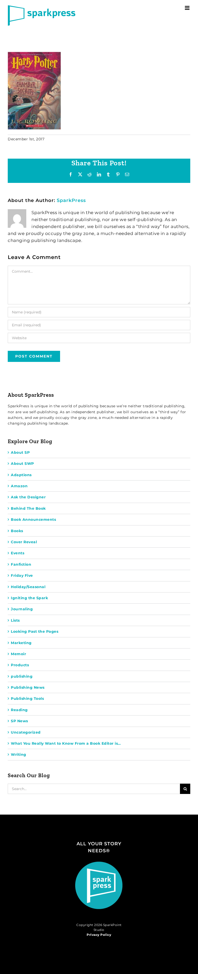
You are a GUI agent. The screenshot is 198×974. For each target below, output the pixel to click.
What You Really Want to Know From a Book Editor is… (66, 743)
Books (17, 531)
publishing (21, 676)
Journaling (22, 609)
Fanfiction (21, 564)
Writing (18, 754)
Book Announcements (33, 519)
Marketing (21, 642)
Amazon (19, 486)
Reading (19, 710)
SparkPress (71, 200)
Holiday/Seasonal (28, 587)
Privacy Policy (99, 935)
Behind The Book (28, 508)
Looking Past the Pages (34, 631)
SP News (19, 721)
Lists (15, 620)
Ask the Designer (28, 497)
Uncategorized (26, 732)
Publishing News (28, 687)
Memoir (18, 654)
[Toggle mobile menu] (188, 8)
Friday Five (22, 575)
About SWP (22, 463)
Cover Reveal (24, 542)
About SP (20, 452)
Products (20, 665)
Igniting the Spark (29, 598)
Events (17, 553)
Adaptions (21, 475)
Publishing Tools (27, 698)
